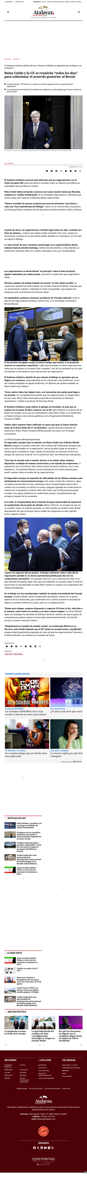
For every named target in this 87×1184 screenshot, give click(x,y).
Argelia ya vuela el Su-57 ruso (27, 969)
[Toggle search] (79, 12)
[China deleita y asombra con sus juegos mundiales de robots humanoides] (10, 825)
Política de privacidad (52, 1088)
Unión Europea (18, 654)
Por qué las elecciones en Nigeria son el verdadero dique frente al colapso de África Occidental (70, 1036)
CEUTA (44, 2)
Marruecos (8, 1070)
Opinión (7, 1078)
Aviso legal (66, 1088)
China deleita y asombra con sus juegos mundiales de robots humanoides (29, 825)
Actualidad (24, 1070)
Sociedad (23, 1072)
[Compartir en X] (61, 171)
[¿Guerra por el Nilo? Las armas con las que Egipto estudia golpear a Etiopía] (10, 990)
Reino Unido (8, 654)
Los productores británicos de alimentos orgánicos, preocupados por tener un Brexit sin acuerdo (44, 90)
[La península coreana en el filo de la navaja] (16, 1028)
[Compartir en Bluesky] (66, 171)
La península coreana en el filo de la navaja (15, 1032)
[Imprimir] (51, 171)
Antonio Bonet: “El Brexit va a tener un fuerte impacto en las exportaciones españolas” (40, 85)
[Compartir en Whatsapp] (80, 171)
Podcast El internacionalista (45, 1074)
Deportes (23, 1075)
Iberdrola (65, 1070)
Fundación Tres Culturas (71, 1068)
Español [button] (9, 2)
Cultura (7, 1072)
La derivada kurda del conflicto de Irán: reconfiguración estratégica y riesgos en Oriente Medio (43, 1036)
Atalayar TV (42, 1068)
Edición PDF (42, 1065)
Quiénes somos (22, 1088)
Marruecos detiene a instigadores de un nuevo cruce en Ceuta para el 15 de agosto (29, 980)
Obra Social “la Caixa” (70, 1065)
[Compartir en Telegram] (70, 171)
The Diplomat (67, 1076)
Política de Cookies (36, 1088)
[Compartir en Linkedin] (75, 171)
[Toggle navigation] (8, 12)
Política (16, 59)
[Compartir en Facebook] (56, 171)
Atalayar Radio (43, 1070)
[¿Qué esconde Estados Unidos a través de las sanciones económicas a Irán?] (10, 870)
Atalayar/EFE (9, 163)
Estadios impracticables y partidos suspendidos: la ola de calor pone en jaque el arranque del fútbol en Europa (29, 847)
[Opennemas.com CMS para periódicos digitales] (43, 1161)
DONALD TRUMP (70, 2)
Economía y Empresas (8, 1066)
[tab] (39, 1045)
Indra (64, 1073)
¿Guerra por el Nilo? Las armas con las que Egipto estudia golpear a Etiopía (28, 990)
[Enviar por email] (47, 171)
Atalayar (7, 59)
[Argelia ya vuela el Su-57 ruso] (10, 970)
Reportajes (8, 1075)
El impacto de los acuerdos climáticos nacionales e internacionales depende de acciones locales (29, 835)
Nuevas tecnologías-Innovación (24, 1080)
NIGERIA (78, 2)
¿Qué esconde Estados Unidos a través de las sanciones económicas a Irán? (27, 871)
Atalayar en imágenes (46, 1078)
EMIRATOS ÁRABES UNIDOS (55, 2)
